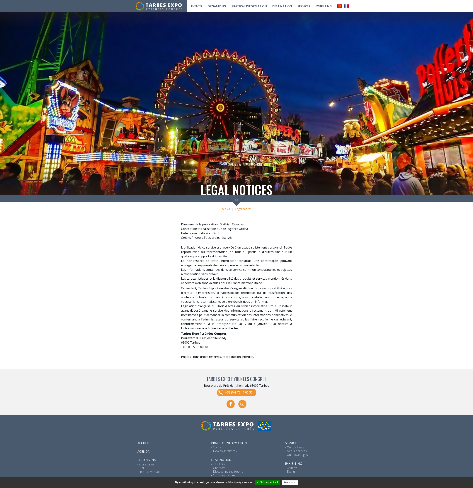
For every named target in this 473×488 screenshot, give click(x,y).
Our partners (295, 447)
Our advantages (297, 455)
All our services (297, 451)
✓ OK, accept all (267, 482)
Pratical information (249, 6)
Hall (141, 468)
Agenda (143, 452)
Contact (218, 447)
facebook (231, 404)
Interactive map (149, 472)
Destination (282, 6)
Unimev (292, 468)
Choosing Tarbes (224, 475)
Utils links (219, 464)
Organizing (216, 6)
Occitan (339, 6)
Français (346, 6)
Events (196, 6)
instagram (242, 404)
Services (303, 6)
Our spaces (146, 464)
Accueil (226, 208)
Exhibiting (324, 6)
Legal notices (243, 208)
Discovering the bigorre (228, 471)
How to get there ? (225, 451)
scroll (236, 200)
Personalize (290, 482)
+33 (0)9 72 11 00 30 (239, 392)
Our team (219, 468)
